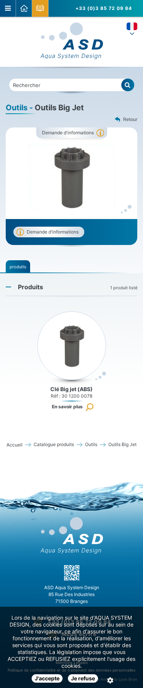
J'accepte (47, 678)
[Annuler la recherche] (128, 85)
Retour (130, 119)
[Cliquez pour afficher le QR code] (71, 572)
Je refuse (83, 678)
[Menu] (8, 8)
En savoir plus (67, 406)
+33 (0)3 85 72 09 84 (104, 8)
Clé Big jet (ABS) (71, 389)
